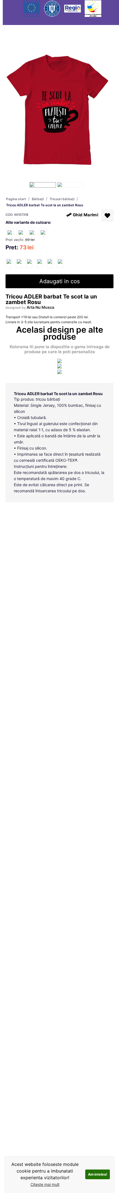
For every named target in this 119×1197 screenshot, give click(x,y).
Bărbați (38, 199)
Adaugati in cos (59, 281)
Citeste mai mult (45, 1184)
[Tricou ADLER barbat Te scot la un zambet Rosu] (9, 263)
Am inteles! (97, 1174)
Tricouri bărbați (62, 199)
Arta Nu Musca (40, 307)
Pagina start (16, 199)
